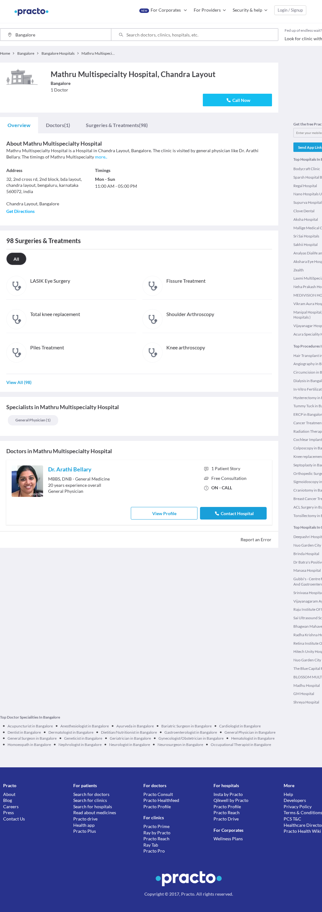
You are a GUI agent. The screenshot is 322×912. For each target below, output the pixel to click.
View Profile (164, 513)
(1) (58, 125)
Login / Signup (290, 10)
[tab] (19, 125)
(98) (117, 125)
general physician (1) (33, 420)
